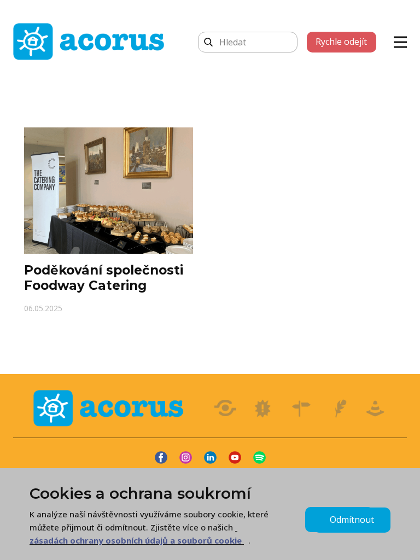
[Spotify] (259, 457)
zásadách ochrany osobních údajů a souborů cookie (136, 540)
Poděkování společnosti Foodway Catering (103, 277)
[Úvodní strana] (91, 41)
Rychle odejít (341, 42)
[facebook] (161, 457)
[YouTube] (235, 457)
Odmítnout (352, 520)
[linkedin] (210, 457)
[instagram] (185, 457)
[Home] (111, 408)
